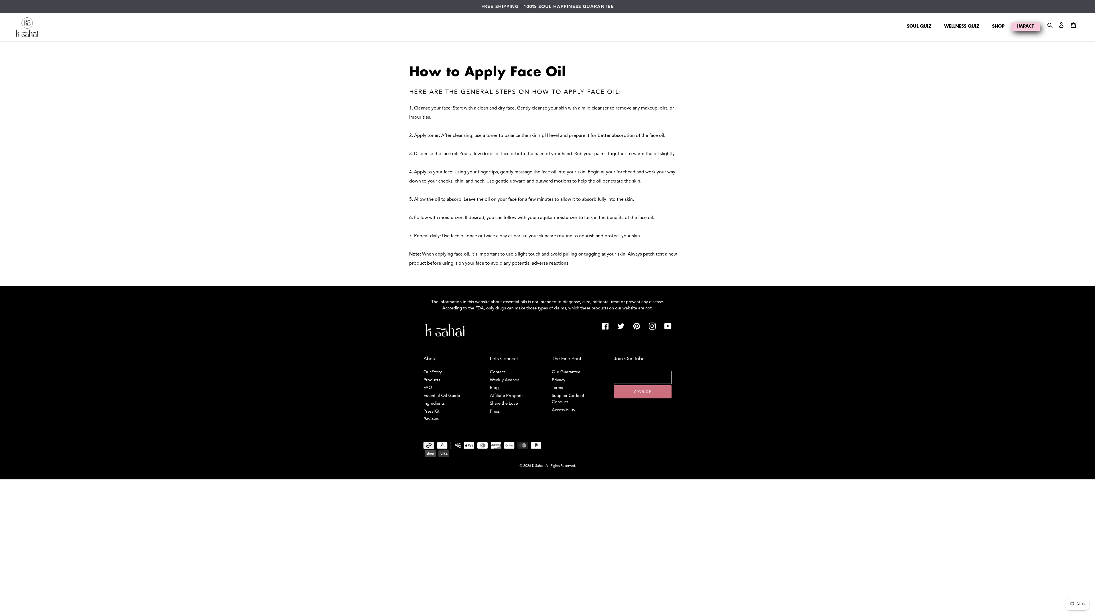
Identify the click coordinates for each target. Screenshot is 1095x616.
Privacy (558, 380)
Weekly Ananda (505, 380)
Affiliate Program (506, 396)
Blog (494, 388)
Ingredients (434, 404)
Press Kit (431, 412)
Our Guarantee (566, 372)
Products (431, 380)
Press (495, 412)
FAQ (427, 388)
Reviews (431, 419)
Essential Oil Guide (441, 396)
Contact (497, 372)
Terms (557, 388)
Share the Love (504, 404)
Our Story (432, 372)
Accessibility (563, 410)
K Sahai (538, 466)
